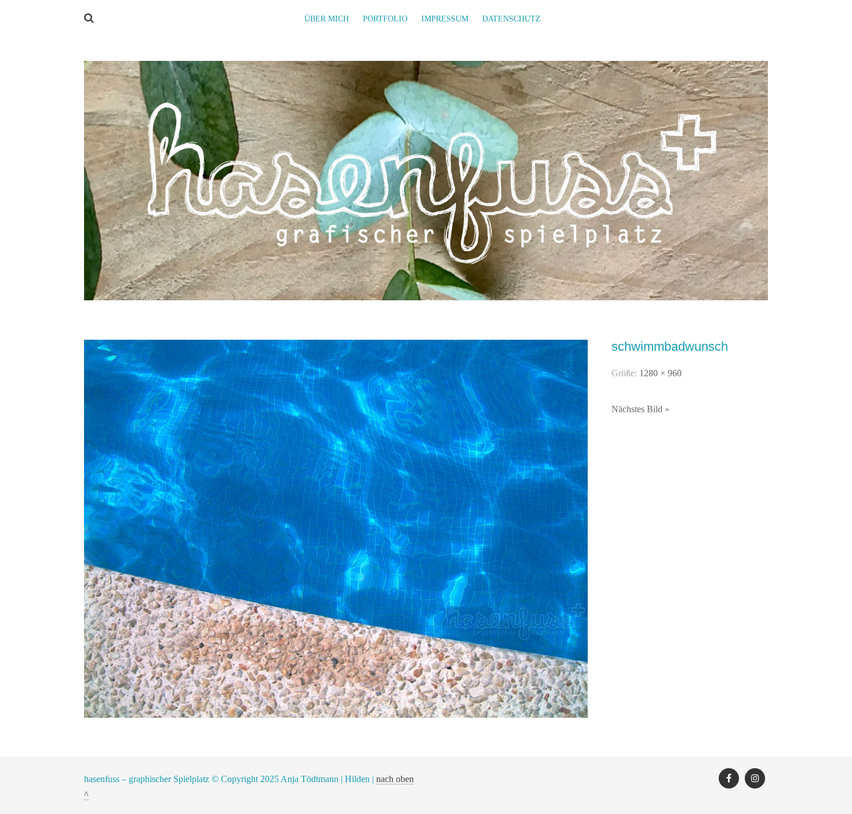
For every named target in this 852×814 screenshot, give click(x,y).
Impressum (444, 18)
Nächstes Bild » (640, 409)
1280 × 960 (660, 373)
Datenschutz (511, 18)
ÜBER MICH (326, 18)
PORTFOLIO (385, 18)
